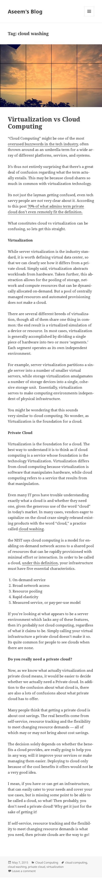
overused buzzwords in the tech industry (43, 144)
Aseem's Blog (25, 11)
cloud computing (76, 862)
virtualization (55, 867)
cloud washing (31, 528)
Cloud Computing (46, 862)
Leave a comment (24, 871)
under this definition (40, 562)
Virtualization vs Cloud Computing (44, 122)
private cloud (36, 867)
